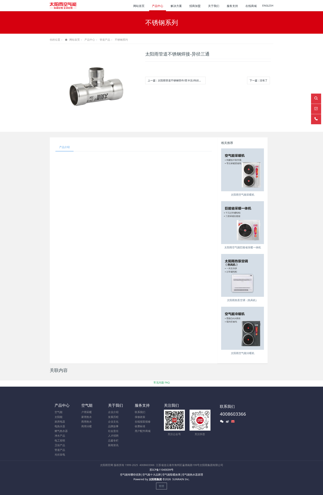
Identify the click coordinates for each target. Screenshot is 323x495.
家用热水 (86, 417)
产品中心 (89, 39)
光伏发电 (60, 454)
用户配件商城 (142, 431)
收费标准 (140, 426)
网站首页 (138, 6)
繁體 (161, 486)
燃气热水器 (61, 431)
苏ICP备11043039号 (161, 469)
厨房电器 (60, 421)
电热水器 (60, 426)
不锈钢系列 (121, 39)
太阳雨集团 (155, 479)
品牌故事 (113, 426)
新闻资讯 (113, 445)
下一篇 (258, 80)
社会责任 (113, 431)
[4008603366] (316, 119)
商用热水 (86, 421)
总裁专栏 (113, 440)
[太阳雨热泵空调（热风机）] (242, 275)
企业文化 (113, 421)
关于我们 (115, 405)
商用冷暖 (86, 426)
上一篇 (176, 80)
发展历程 (113, 417)
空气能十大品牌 (151, 474)
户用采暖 (86, 412)
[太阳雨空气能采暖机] (242, 169)
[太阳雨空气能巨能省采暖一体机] (242, 222)
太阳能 (58, 417)
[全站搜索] (316, 99)
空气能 (58, 412)
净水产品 (60, 435)
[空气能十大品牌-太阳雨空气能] (63, 5)
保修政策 (140, 417)
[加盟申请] (316, 109)
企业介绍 (113, 412)
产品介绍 (64, 147)
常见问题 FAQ (161, 382)
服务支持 (142, 405)
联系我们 (140, 412)
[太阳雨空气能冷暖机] (242, 328)
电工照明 (60, 440)
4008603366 (233, 414)
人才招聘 (113, 435)
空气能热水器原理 (192, 474)
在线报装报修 (142, 421)
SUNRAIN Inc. (181, 479)
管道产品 (105, 39)
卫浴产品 (60, 445)
